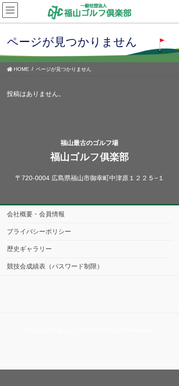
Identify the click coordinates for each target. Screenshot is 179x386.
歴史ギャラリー (29, 248)
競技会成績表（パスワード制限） (55, 266)
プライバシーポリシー (39, 231)
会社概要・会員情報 (36, 214)
